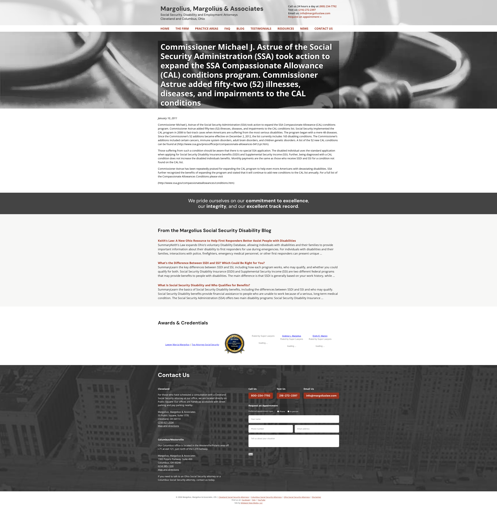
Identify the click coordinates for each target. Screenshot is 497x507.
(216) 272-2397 (307, 10)
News (304, 28)
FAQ (227, 28)
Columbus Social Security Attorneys (266, 497)
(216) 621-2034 (166, 422)
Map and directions (168, 425)
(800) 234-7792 (328, 6)
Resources (285, 28)
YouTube (261, 500)
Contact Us (324, 28)
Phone (282, 411)
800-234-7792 (260, 395)
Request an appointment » (304, 17)
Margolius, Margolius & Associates (211, 9)
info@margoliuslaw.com (315, 13)
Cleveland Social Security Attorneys (234, 497)
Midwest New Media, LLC (252, 503)
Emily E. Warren (320, 336)
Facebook (246, 500)
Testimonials (261, 28)
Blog (240, 28)
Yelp (254, 500)
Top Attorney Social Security (205, 344)
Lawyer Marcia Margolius (177, 344)
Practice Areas (206, 28)
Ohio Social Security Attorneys (297, 497)
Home (164, 28)
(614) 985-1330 (166, 466)
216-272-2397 (288, 395)
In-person (294, 411)
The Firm (182, 28)
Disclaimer (316, 497)
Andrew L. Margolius (291, 336)
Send (251, 454)
